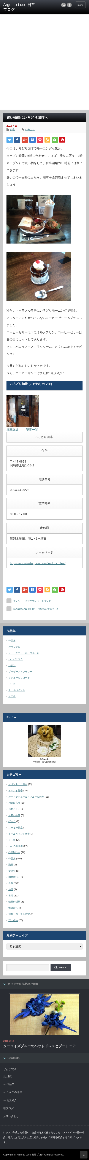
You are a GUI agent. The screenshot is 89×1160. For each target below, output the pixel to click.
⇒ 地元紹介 (10, 1100)
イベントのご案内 (17, 784)
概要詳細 (12, 429)
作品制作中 (14, 852)
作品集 (12, 640)
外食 (12, 129)
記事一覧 (32, 429)
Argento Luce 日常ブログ (30, 1154)
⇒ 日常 (7, 1076)
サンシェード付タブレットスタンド (32, 601)
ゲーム (12, 821)
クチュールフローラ (19, 677)
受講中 (12, 871)
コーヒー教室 (15, 827)
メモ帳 (12, 840)
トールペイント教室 (19, 833)
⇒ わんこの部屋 (12, 1092)
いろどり (30, 129)
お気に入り (14, 802)
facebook (69, 5)
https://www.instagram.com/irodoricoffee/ (37, 563)
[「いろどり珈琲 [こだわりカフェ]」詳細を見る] (22, 426)
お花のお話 (14, 815)
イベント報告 (15, 790)
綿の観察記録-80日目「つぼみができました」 (37, 609)
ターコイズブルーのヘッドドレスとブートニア (39, 1046)
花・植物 (13, 920)
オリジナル (14, 647)
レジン (12, 665)
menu (80, 5)
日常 (10, 895)
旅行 (10, 889)
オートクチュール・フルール (23, 653)
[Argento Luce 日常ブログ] (21, 7)
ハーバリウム (15, 659)
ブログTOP (9, 1069)
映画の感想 (14, 901)
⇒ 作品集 (8, 1084)
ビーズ (12, 684)
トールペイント (16, 690)
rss (63, 5)
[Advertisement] (44, 63)
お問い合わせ (11, 1116)
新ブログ (8, 1108)
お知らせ (13, 809)
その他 (12, 696)
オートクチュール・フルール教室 (26, 796)
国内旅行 (13, 877)
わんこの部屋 (15, 846)
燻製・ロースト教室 (19, 914)
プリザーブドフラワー (20, 671)
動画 (10, 864)
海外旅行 (13, 908)
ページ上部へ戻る (83, 1154)
